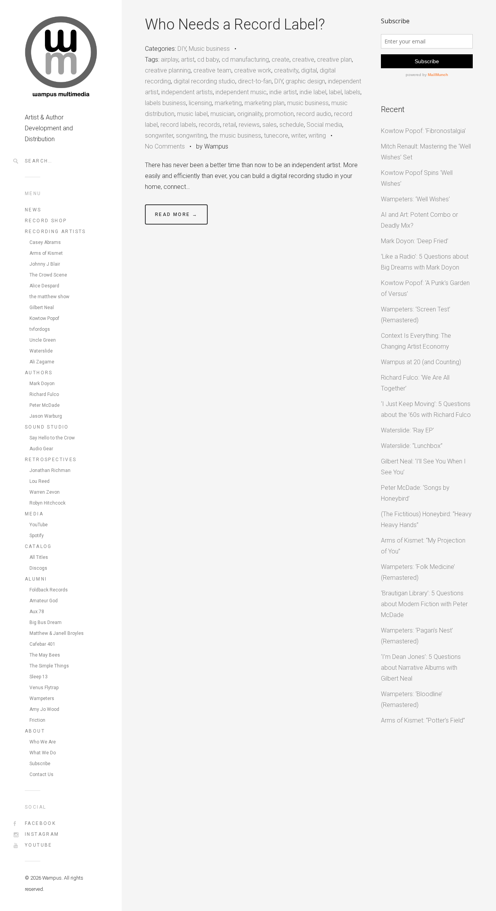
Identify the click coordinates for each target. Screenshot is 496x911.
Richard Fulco (44, 394)
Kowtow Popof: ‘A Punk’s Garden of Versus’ (425, 288)
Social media (324, 124)
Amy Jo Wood (44, 709)
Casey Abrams (45, 242)
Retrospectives (51, 459)
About (35, 731)
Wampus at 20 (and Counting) (421, 362)
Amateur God (43, 600)
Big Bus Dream (45, 622)
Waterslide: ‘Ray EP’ (407, 430)
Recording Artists (55, 231)
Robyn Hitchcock (47, 503)
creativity (286, 70)
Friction (37, 720)
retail (229, 124)
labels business (165, 103)
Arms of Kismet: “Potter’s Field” (423, 720)
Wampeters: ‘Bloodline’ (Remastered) (412, 699)
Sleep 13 (38, 676)
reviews (249, 124)
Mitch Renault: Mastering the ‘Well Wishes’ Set (426, 152)
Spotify (36, 535)
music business (308, 103)
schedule (291, 124)
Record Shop (46, 220)
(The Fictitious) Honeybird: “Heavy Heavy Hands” (426, 519)
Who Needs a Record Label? (235, 24)
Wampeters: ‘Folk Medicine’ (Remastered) (418, 572)
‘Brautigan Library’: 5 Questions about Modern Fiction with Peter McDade (424, 604)
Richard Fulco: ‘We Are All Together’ (415, 383)
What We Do (42, 752)
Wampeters (41, 698)
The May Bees (44, 655)
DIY (181, 48)
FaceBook (40, 823)
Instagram (42, 834)
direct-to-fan (255, 81)
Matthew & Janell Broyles (56, 633)
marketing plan (264, 103)
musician (222, 114)
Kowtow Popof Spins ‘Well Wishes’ (417, 178)
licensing (200, 103)
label (335, 92)
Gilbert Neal (41, 307)
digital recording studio (204, 81)
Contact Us (41, 774)
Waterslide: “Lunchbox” (412, 445)
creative (303, 59)
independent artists (187, 92)
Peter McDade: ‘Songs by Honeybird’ (415, 493)
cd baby (208, 59)
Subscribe (39, 763)
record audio (313, 114)
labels (352, 92)
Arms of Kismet (46, 253)
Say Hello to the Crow (52, 438)
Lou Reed (39, 481)
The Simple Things (49, 666)
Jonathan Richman (50, 470)
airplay (169, 59)
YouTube (38, 524)
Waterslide (41, 351)
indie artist (283, 92)
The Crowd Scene (48, 275)
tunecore (276, 135)
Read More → (176, 214)
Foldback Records (48, 590)
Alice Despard (44, 286)
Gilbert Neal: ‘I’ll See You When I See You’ (423, 467)
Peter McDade (44, 405)
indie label (313, 92)
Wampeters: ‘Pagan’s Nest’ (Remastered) (417, 636)
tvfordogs (39, 329)
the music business (235, 135)
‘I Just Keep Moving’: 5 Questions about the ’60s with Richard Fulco (426, 409)
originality (249, 114)
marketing (228, 103)
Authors (39, 372)
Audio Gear (41, 448)
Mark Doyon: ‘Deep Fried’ (414, 241)
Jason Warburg (45, 416)
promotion (279, 114)
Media (34, 514)
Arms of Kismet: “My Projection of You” (423, 546)
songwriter (159, 135)
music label (192, 114)
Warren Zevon (44, 492)
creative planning (168, 70)
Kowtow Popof (44, 318)
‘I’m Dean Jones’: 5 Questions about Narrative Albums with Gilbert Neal (421, 667)
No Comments (165, 146)
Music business (209, 48)
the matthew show (49, 296)
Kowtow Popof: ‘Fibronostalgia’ (423, 131)
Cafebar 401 (42, 644)
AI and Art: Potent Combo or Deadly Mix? (419, 220)
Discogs (38, 568)
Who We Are (42, 742)
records (209, 124)
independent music (241, 92)
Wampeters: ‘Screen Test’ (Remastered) (415, 315)
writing (317, 135)
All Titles (38, 557)
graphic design (305, 81)
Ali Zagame (41, 362)
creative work (252, 70)
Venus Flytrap (44, 687)
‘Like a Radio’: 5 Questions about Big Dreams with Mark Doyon (424, 262)
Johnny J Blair (44, 264)
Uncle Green (42, 340)
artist (188, 59)
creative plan (334, 59)
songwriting (191, 135)
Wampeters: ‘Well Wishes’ (415, 199)
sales (269, 124)
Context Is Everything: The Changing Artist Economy (416, 341)
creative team (212, 70)
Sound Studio (47, 427)
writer (298, 135)
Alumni (36, 579)
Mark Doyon (42, 383)
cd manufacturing (245, 59)
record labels (178, 124)
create (280, 59)
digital (309, 70)
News (33, 210)
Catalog (38, 546)
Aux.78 (36, 611)
